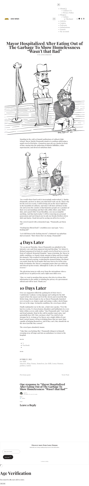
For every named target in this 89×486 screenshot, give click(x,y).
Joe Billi (23, 361)
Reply (21, 401)
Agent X (25, 393)
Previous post (25, 375)
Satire (28, 365)
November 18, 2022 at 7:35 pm (30, 394)
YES (1, 483)
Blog (28, 363)
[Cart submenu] (67, 17)
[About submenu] (66, 9)
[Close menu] (58, 5)
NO (4, 483)
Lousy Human (15, 19)
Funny (33, 363)
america (23, 363)
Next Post (65, 375)
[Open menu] (54, 19)
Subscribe (7, 457)
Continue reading (44, 461)
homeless (40, 363)
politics (23, 365)
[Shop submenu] (65, 15)
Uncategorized (44, 55)
